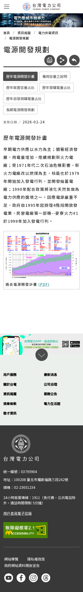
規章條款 (10, 403)
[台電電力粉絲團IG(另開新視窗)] (33, 577)
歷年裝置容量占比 (20, 87)
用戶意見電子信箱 (17, 513)
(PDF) (44, 284)
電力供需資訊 (48, 33)
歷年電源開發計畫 (20, 76)
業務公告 (50, 393)
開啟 (41, 355)
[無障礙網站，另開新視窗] (41, 530)
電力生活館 (52, 403)
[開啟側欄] (6, 6)
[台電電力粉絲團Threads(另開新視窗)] (45, 577)
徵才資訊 (10, 413)
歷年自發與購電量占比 (24, 98)
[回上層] (74, 60)
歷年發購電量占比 (56, 87)
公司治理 (50, 384)
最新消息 (50, 374)
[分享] (62, 60)
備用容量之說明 (54, 76)
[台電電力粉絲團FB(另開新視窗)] (21, 577)
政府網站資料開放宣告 (22, 565)
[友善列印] (49, 60)
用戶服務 (10, 374)
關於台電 (10, 384)
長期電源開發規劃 (20, 109)
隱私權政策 (36, 559)
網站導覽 (11, 559)
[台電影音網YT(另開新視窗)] (8, 577)
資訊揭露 (24, 33)
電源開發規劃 (19, 38)
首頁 (6, 33)
